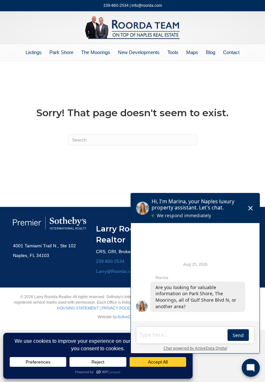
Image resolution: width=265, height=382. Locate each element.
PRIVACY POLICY (117, 308)
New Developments (139, 52)
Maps (192, 52)
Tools (172, 52)
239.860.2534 (110, 261)
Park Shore (61, 52)
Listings (34, 52)
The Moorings (95, 52)
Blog (210, 52)
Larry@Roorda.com (116, 271)
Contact (231, 52)
